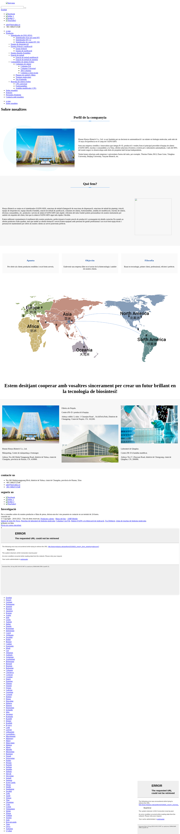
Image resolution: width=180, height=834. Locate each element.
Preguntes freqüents (13, 95)
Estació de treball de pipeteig (27, 60)
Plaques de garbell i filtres (26, 75)
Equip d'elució (21, 49)
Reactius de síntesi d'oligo (21, 82)
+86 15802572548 (13, 487)
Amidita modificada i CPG (26, 88)
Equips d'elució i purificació (21, 46)
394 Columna (26, 71)
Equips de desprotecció (20, 44)
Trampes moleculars (23, 77)
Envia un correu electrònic (11, 525)
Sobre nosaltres (12, 90)
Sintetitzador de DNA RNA (21, 35)
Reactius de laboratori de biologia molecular (38, 521)
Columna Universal (28, 68)
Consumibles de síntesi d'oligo (22, 62)
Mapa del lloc (60, 519)
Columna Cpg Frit (63, 521)
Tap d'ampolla (21, 79)
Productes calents (47, 519)
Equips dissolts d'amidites (20, 53)
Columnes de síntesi (23, 64)
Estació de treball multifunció (27, 57)
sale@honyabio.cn (13, 485)
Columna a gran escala (29, 73)
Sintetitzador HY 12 (23, 40)
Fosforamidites (21, 86)
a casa (8, 31)
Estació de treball (17, 55)
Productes (9, 33)
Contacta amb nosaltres (15, 97)
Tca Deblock (110, 521)
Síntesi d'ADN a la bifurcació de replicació (87, 521)
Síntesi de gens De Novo (10, 521)
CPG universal (21, 84)
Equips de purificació (24, 51)
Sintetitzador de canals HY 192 (28, 42)
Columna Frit (26, 66)
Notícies (9, 93)
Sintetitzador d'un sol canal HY (28, 38)
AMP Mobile (72, 519)
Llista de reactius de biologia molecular (131, 521)
